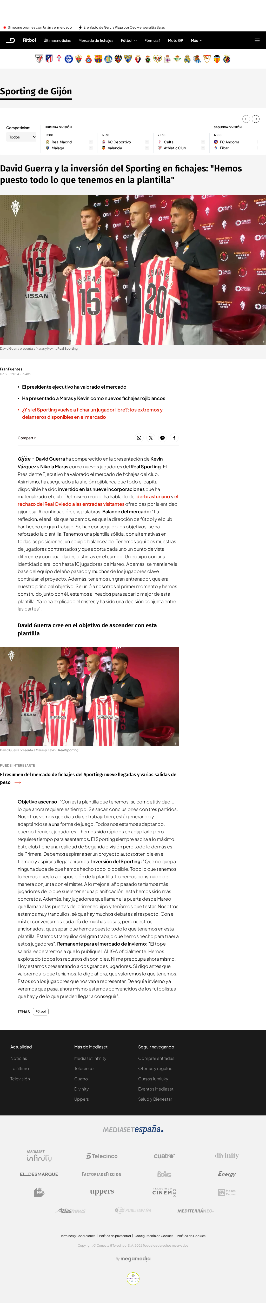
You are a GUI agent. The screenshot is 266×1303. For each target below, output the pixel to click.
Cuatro (81, 1078)
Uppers (81, 1099)
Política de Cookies (191, 1236)
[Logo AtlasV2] (70, 1210)
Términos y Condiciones (78, 1236)
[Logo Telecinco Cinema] (164, 1192)
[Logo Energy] (227, 1174)
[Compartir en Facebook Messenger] (162, 438)
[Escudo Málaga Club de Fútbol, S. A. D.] (128, 59)
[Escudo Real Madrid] (187, 59)
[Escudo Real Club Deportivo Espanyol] (88, 59)
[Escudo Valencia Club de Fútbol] (216, 59)
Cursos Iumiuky (153, 1078)
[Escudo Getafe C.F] (108, 59)
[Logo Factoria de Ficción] (102, 1174)
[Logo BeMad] (39, 1192)
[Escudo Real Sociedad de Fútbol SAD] (197, 59)
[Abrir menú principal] (257, 40)
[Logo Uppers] (102, 1192)
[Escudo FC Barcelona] (98, 59)
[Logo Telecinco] (101, 1155)
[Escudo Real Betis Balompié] (177, 59)
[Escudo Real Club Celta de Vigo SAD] (59, 59)
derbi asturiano (153, 496)
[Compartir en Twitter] (150, 438)
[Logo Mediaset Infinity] (39, 1155)
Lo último (19, 1068)
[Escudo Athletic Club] (39, 59)
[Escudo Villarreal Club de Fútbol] (226, 59)
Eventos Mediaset (156, 1089)
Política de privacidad (115, 1236)
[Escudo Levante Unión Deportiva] (118, 59)
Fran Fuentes (11, 369)
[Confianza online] (133, 1283)
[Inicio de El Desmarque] (10, 40)
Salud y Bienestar (155, 1099)
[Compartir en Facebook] (174, 438)
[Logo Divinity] (227, 1155)
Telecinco (84, 1068)
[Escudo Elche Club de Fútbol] (78, 59)
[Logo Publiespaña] (133, 1210)
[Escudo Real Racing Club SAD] (147, 59)
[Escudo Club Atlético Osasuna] (138, 59)
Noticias (18, 1058)
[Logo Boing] (164, 1174)
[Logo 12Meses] (227, 1192)
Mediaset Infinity (90, 1058)
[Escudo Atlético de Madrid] (49, 59)
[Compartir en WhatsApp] (139, 438)
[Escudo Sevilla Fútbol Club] (207, 59)
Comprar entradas (156, 1058)
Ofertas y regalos (155, 1068)
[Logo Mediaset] (133, 1132)
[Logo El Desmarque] (39, 1174)
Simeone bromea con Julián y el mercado (40, 27)
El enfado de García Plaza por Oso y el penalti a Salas (124, 27)
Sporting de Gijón (36, 91)
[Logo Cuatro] (164, 1155)
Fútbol (29, 40)
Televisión (20, 1078)
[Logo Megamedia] (135, 1259)
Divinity (81, 1089)
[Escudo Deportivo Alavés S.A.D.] (68, 59)
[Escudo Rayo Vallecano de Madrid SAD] (157, 59)
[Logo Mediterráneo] (195, 1210)
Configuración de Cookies (154, 1236)
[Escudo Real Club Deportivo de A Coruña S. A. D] (167, 59)
